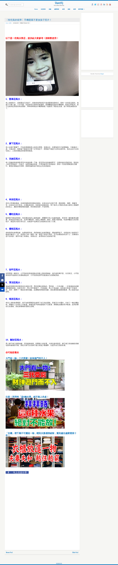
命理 (63, 9)
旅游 (69, 9)
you (110, 4)
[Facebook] (2, 275)
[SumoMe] (2, 289)
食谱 (74, 9)
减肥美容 (56, 9)
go (98, 4)
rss (107, 4)
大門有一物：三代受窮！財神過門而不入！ (27, 358)
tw (95, 4)
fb (92, 4)
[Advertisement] (39, 29)
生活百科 (43, 9)
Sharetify (59, 3)
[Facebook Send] (2, 280)
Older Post (75, 552)
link (104, 4)
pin (101, 4)
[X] (2, 284)
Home (36, 9)
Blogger (102, 73)
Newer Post (9, 552)
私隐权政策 (59, 563)
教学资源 (80, 9)
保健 (50, 9)
